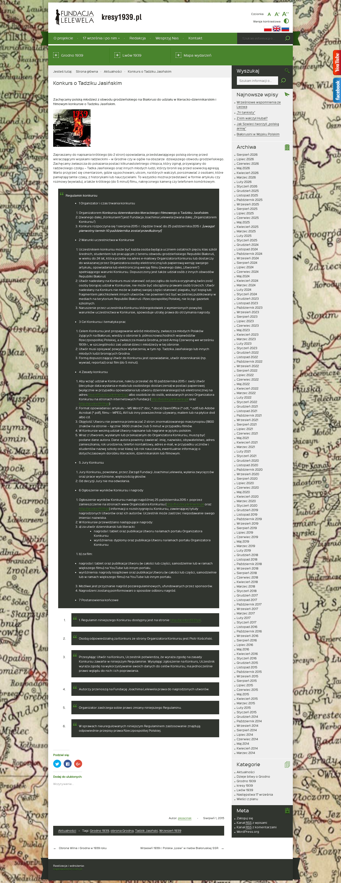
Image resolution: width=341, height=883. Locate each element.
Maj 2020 (243, 492)
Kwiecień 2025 (248, 227)
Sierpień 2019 (247, 528)
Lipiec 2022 (245, 375)
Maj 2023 (243, 330)
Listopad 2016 (247, 627)
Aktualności (113, 71)
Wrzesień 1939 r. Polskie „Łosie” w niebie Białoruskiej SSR (179, 848)
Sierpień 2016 (247, 640)
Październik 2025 (250, 200)
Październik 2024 (249, 254)
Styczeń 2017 (246, 622)
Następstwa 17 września (255, 794)
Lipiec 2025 (245, 213)
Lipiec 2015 (245, 685)
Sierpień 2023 (247, 316)
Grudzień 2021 (247, 406)
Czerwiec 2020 (248, 487)
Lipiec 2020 (245, 483)
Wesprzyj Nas (167, 38)
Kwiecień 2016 (247, 654)
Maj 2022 (243, 384)
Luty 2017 (244, 618)
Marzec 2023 (246, 339)
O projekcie (63, 38)
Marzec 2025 (246, 231)
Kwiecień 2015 (247, 699)
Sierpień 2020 (247, 478)
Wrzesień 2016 (247, 636)
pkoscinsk (184, 818)
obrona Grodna (122, 831)
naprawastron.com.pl (67, 869)
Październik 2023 (250, 307)
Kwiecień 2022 (247, 388)
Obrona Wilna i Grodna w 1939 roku (83, 848)
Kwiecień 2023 (248, 334)
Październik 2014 (249, 721)
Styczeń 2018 (247, 591)
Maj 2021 (243, 438)
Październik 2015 (249, 672)
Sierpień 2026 (247, 154)
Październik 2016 (249, 631)
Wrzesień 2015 (247, 676)
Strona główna (87, 71)
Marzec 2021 (246, 447)
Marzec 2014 (246, 753)
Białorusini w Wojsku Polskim (258, 134)
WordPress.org (248, 832)
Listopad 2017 (247, 600)
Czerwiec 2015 (247, 690)
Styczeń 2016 (247, 658)
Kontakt (195, 38)
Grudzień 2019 (247, 510)
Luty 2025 (244, 236)
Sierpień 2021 (247, 424)
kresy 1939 (245, 785)
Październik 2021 (249, 415)
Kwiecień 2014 (247, 748)
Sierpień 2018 (247, 573)
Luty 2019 (244, 550)
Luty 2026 (244, 182)
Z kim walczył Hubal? (252, 118)
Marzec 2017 (246, 613)
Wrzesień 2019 (247, 523)
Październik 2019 (249, 519)
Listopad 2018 (247, 559)
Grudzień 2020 (248, 460)
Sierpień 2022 (247, 370)
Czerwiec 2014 (247, 739)
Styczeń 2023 (247, 348)
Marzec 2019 (246, 546)
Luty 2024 (244, 290)
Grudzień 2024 (248, 245)
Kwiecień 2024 (247, 281)
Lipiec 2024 (245, 267)
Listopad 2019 (247, 514)
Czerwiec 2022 (248, 379)
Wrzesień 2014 (247, 726)
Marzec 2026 (246, 177)
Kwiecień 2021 (247, 442)
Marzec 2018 (246, 586)
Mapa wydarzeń (197, 55)
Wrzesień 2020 (248, 474)
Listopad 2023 (247, 303)
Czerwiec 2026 (248, 163)
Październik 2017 (249, 604)
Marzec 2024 (246, 285)
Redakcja (138, 38)
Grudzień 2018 (247, 555)
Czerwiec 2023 (248, 325)
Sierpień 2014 (247, 730)
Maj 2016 (243, 649)
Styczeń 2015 (247, 712)
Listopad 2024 (247, 249)
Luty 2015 (244, 708)
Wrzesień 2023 (248, 312)
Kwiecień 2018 (247, 582)
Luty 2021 (244, 451)
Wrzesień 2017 (247, 609)
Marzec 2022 (246, 393)
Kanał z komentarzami (257, 827)
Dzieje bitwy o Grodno (253, 776)
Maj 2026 (243, 168)
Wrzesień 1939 (170, 831)
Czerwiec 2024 (248, 272)
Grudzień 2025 (248, 191)
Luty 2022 (244, 397)
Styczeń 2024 (247, 294)
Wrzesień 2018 (247, 568)
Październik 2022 (249, 361)
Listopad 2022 (247, 357)
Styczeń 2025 (247, 240)
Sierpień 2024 (247, 263)
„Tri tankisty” (246, 112)
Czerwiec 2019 (247, 537)
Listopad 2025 (247, 195)
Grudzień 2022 (248, 352)
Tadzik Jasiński (146, 831)
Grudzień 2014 (247, 717)
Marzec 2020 (246, 501)
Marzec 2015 (246, 703)
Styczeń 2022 (247, 402)
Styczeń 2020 (247, 505)
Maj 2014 (243, 743)
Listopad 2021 (247, 411)
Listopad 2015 (247, 667)
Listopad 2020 (247, 465)
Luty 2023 (244, 343)
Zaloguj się (245, 818)
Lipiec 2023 (245, 321)
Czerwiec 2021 (247, 433)
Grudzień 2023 (248, 298)
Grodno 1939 (72, 55)
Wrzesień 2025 (248, 204)
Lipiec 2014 (245, 734)
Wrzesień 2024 (248, 258)
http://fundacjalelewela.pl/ (169, 399)
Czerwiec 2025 (248, 218)
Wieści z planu (247, 799)
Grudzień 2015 (247, 663)
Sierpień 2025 (247, 209)
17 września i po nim (100, 38)
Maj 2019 (243, 541)
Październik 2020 (250, 469)
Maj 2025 (243, 222)
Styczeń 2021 (246, 456)
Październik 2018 (249, 564)
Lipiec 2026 (245, 159)
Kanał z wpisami (252, 823)
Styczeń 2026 (247, 186)
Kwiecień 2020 (248, 496)
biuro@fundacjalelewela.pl (108, 395)
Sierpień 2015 (247, 681)
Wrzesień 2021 (247, 420)
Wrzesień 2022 (248, 366)
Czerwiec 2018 (247, 577)
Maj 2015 (243, 694)
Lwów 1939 (132, 55)
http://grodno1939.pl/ (94, 404)
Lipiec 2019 (245, 532)
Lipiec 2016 (245, 645)
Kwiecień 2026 (248, 173)
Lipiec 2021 (245, 429)
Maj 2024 (243, 276)
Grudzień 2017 (247, 595)
